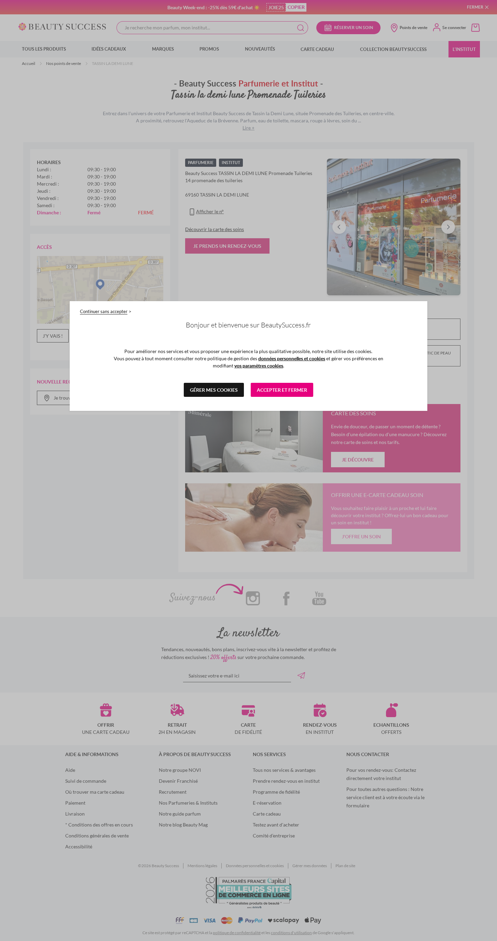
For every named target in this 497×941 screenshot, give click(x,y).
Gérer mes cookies (214, 390)
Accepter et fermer (282, 390)
